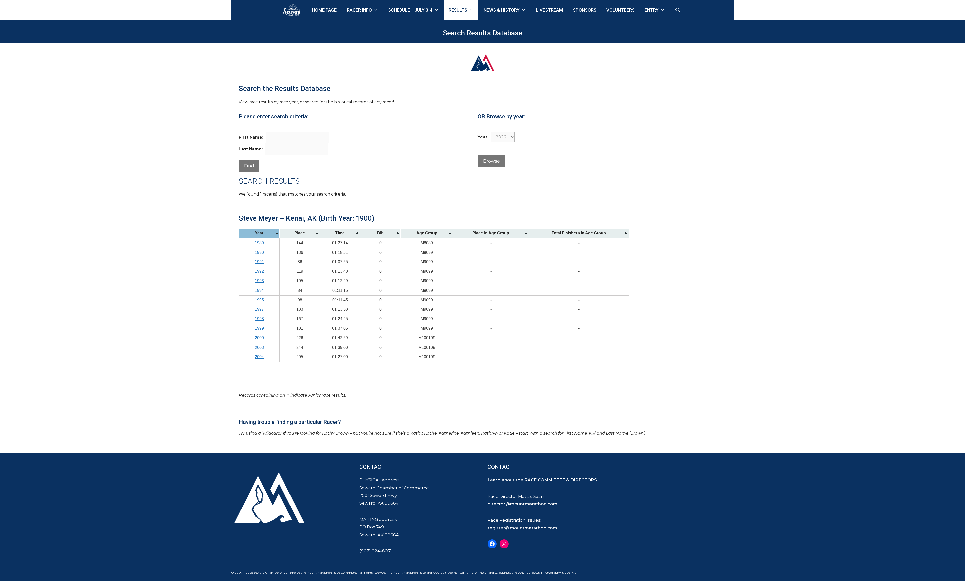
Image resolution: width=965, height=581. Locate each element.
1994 (259, 290)
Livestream (549, 10)
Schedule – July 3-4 (410, 10)
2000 (259, 338)
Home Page (324, 10)
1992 (259, 271)
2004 (259, 357)
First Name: (251, 137)
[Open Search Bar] (678, 10)
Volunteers (620, 10)
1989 (259, 243)
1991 (259, 262)
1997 (259, 309)
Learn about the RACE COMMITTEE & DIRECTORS (542, 479)
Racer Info (359, 10)
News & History (502, 10)
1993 (259, 281)
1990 (259, 252)
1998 (259, 319)
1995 (259, 300)
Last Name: (251, 149)
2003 (259, 347)
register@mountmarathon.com (522, 527)
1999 (259, 328)
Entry (652, 10)
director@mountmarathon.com (522, 503)
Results (458, 10)
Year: (483, 137)
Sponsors (584, 10)
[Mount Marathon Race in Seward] (293, 10)
